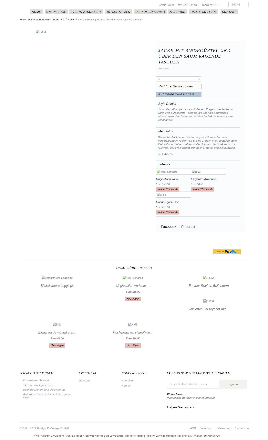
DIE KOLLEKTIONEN (150, 11)
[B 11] (208, 172)
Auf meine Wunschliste (176, 94)
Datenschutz (223, 428)
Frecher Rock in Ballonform (209, 286)
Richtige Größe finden (176, 86)
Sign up (233, 384)
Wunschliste (175, 394)
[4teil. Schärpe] (173, 172)
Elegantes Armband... (204, 179)
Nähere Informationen (206, 435)
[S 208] (208, 300)
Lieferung (205, 428)
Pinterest (187, 227)
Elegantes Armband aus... (57, 332)
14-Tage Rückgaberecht (38, 385)
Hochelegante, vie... (168, 202)
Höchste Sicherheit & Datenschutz (44, 389)
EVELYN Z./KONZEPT (86, 11)
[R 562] (208, 277)
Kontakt (229, 11)
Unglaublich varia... (168, 179)
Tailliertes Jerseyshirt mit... (209, 309)
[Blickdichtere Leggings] (57, 277)
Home (22, 19)
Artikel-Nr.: (164, 68)
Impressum (242, 428)
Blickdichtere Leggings (57, 286)
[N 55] (173, 195)
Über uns (84, 380)
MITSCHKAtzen (118, 11)
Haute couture (204, 11)
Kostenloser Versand (36, 380)
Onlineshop (56, 11)
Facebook (168, 227)
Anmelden (166, 5)
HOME (36, 11)
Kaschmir (177, 11)
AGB (193, 428)
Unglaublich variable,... (133, 286)
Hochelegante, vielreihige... (133, 332)
